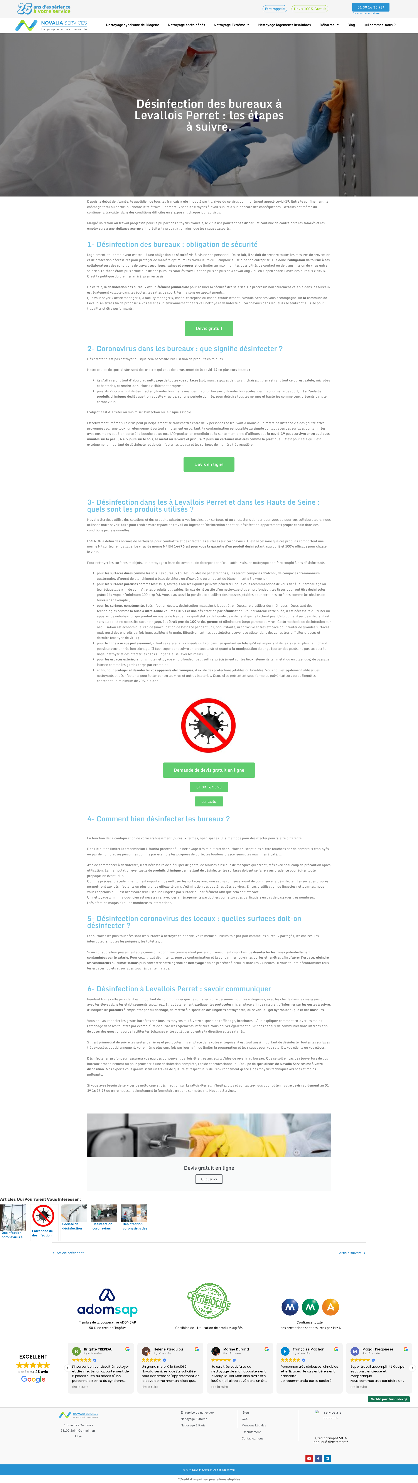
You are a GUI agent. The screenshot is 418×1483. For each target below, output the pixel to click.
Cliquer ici (209, 1179)
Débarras (327, 25)
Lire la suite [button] (80, 1387)
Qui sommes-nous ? (380, 25)
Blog (351, 25)
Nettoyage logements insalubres (284, 25)
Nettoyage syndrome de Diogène (132, 25)
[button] (412, 1368)
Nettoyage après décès (186, 25)
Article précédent (68, 1253)
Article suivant (352, 1253)
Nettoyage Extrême (229, 25)
